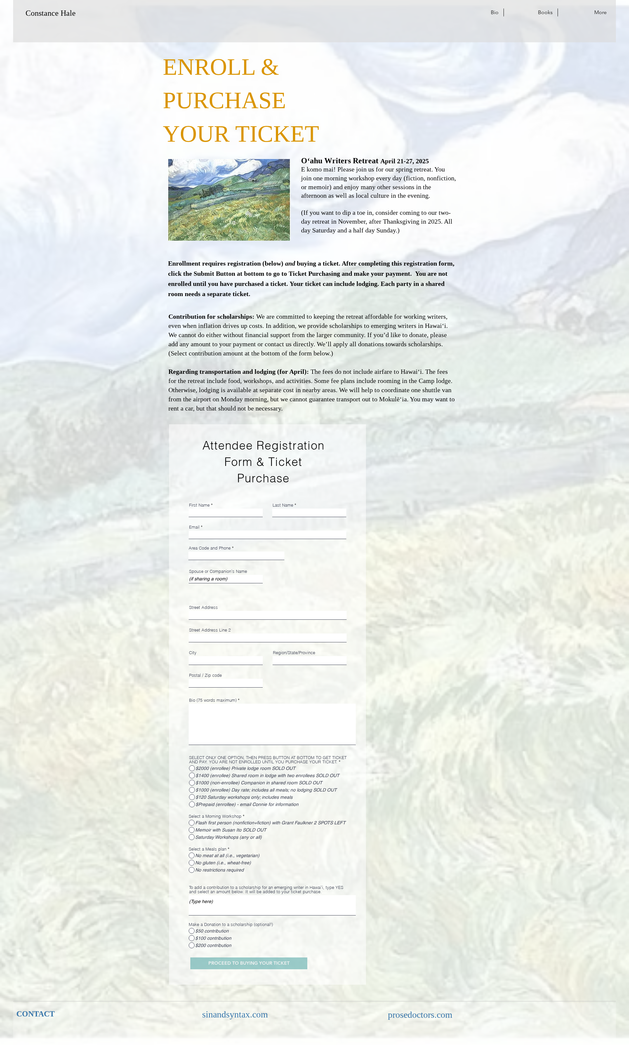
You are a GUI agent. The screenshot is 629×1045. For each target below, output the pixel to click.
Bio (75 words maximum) (213, 700)
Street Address (203, 607)
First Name (199, 505)
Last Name (283, 505)
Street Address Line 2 (210, 630)
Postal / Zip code (205, 675)
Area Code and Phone (210, 548)
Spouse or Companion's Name (218, 571)
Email (194, 527)
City (193, 653)
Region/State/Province (294, 653)
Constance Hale (51, 13)
